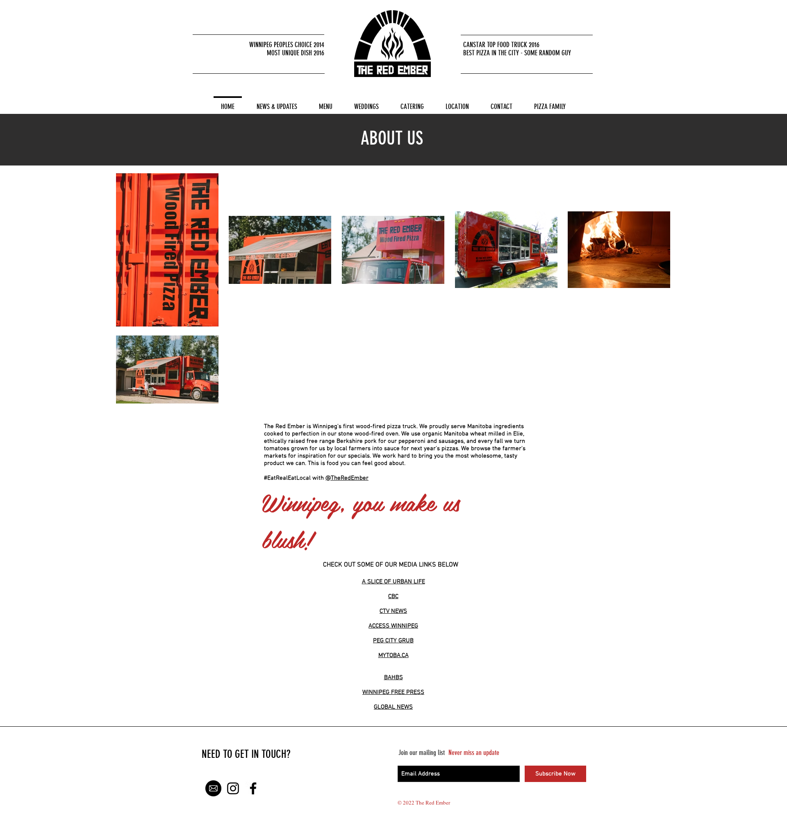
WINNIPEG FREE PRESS (393, 692)
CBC (393, 596)
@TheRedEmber (346, 478)
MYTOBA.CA (393, 655)
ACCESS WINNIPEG (393, 626)
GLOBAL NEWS (393, 707)
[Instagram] (233, 788)
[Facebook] (253, 788)
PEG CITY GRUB (393, 640)
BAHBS (393, 677)
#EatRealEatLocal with (294, 478)
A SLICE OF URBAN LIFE (393, 581)
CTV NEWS (393, 611)
